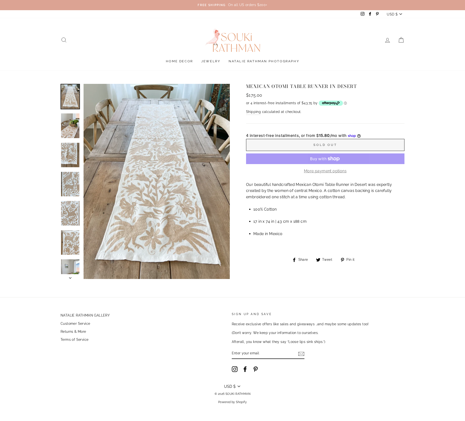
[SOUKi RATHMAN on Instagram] (235, 369)
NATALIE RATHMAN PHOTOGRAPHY (264, 61)
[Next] (70, 276)
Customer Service (75, 324)
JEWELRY (210, 61)
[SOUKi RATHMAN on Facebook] (245, 369)
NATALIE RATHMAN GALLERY (85, 315)
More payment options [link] (325, 171)
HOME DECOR (179, 61)
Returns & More (73, 332)
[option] (232, 5)
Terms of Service (74, 340)
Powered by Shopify (232, 402)
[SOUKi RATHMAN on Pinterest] (255, 369)
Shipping (253, 112)
